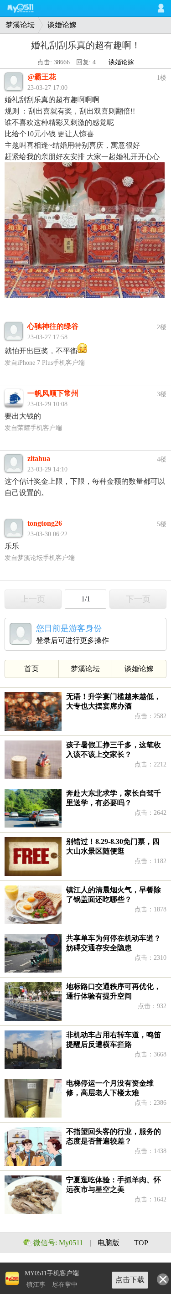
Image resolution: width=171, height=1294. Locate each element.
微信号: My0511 (58, 1243)
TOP (141, 1243)
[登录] (161, 8)
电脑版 (109, 1243)
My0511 (29, 8)
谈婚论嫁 (62, 25)
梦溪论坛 (20, 25)
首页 (31, 669)
